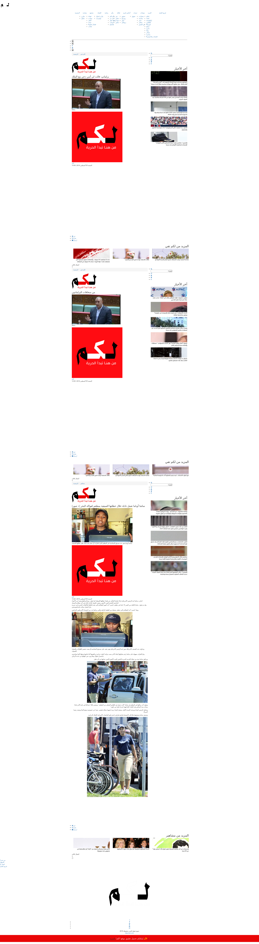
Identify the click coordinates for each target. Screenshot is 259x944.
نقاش (117, 18)
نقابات (90, 26)
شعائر (140, 22)
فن (116, 16)
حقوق (133, 16)
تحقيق (123, 16)
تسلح (147, 26)
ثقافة (118, 13)
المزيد (149, 13)
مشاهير (82, 483)
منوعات (142, 13)
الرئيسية (77, 13)
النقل (89, 20)
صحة (89, 22)
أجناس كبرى (126, 13)
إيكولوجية (149, 20)
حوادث (90, 18)
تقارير (83, 16)
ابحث (170, 55)
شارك (74, 238)
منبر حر (112, 18)
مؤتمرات (98, 18)
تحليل (83, 18)
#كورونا (148, 24)
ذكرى (148, 28)
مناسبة (141, 18)
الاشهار (2, 862)
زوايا (147, 30)
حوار (123, 20)
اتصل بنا (2, 864)
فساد (147, 18)
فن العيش (142, 24)
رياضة (106, 13)
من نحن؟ (2, 860)
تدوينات (112, 22)
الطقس (148, 22)
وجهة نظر (113, 20)
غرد (74, 236)
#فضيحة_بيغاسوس (152, 36)
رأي (112, 13)
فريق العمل (162, 13)
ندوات (117, 20)
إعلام (147, 16)
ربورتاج (124, 18)
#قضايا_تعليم (92, 24)
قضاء (89, 16)
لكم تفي (82, 54)
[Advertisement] (110, 221)
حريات (135, 13)
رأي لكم (112, 16)
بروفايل (124, 22)
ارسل (75, 240)
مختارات (141, 16)
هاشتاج (112, 24)
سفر (140, 20)
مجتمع (91, 13)
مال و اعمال (99, 16)
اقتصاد (99, 13)
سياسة (85, 13)
